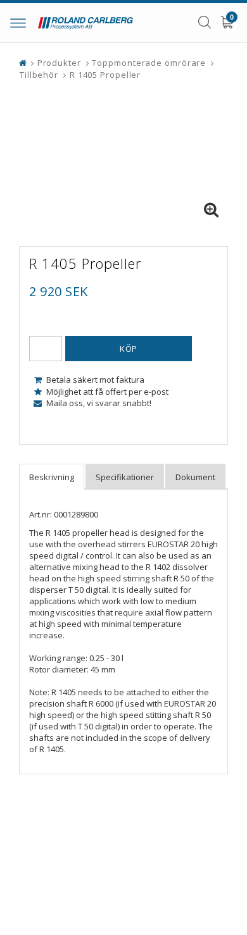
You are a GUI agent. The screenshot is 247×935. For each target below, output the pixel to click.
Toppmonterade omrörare (149, 62)
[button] (211, 210)
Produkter (59, 62)
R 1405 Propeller (105, 74)
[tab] (51, 477)
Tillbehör (39, 74)
